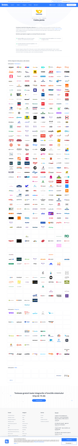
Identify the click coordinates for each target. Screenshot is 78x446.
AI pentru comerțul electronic (13, 435)
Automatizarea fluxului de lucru (13, 431)
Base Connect (10, 433)
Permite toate (69, 439)
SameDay (24, 429)
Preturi (30, 4)
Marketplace (17, 63)
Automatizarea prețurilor (12, 423)
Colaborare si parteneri (45, 421)
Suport (42, 417)
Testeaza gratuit (71, 4)
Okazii (23, 421)
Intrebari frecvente (44, 419)
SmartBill (24, 435)
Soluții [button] (18, 4)
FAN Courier (24, 433)
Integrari (24, 4)
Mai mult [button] (36, 4)
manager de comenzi (58, 28)
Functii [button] (12, 4)
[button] (53, 5)
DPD (23, 431)
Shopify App (24, 427)
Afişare (15, 443)
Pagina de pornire (34, 18)
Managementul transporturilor (13, 429)
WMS (16, 367)
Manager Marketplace (12, 419)
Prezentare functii (11, 415)
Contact (42, 415)
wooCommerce (25, 423)
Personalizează (68, 443)
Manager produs (11, 421)
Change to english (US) (56, 1)
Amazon (23, 415)
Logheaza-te (62, 4)
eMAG (23, 419)
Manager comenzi (11, 417)
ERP (8, 427)
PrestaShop (24, 425)
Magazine (17, 309)
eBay (23, 417)
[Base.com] (5, 5)
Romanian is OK (67, 1)
